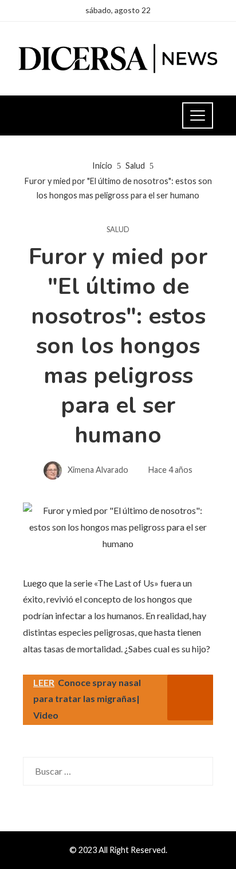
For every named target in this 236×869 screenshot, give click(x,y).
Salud (118, 229)
